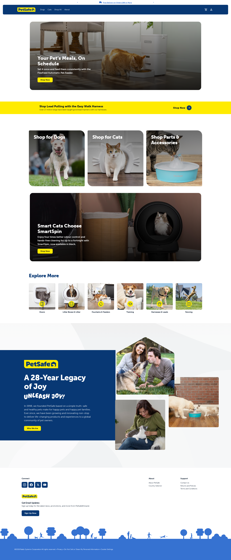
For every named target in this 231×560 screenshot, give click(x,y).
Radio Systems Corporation (30, 549)
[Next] (153, 2)
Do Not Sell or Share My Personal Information (81, 549)
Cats (49, 9)
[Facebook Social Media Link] (31, 485)
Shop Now (45, 80)
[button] (42, 9)
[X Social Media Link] (38, 485)
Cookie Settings (107, 549)
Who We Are (32, 428)
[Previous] (77, 2)
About (67, 9)
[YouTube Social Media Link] (45, 485)
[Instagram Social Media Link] (24, 485)
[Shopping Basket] (206, 9)
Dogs (42, 9)
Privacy (60, 549)
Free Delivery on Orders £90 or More (117, 3)
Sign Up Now (30, 513)
